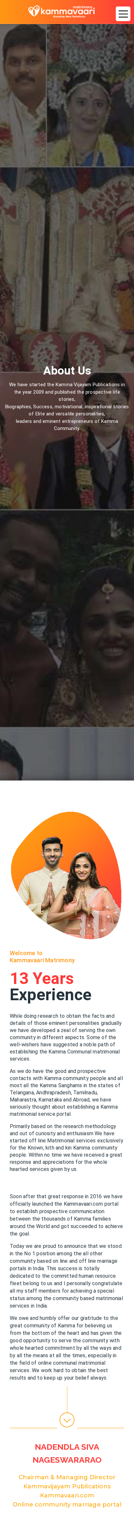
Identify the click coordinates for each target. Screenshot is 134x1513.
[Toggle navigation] (121, 12)
